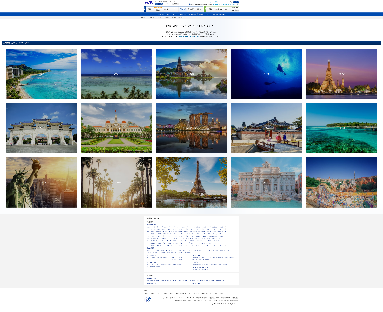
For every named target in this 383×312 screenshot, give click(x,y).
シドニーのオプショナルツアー (173, 231)
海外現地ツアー (151, 224)
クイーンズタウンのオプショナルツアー (175, 236)
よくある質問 (213, 1)
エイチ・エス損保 (162, 293)
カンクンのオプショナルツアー (194, 238)
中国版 (221, 300)
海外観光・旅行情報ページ (200, 267)
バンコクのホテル (163, 257)
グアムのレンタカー (211, 257)
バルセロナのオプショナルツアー (208, 243)
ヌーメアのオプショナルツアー (189, 243)
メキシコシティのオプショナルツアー (214, 245)
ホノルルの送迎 (196, 264)
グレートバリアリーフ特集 (166, 252)
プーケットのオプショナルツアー (156, 245)
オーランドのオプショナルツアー (194, 240)
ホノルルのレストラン (153, 264)
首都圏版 (177, 300)
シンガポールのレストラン (154, 266)
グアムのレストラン (166, 264)
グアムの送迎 (206, 264)
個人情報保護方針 (225, 298)
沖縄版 (236, 300)
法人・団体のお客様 (230, 4)
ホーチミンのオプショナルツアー (156, 240)
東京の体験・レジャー (181, 280)
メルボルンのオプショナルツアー (218, 236)
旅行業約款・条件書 (214, 298)
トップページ (167, 3)
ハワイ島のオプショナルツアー (155, 231)
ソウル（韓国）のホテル (175, 259)
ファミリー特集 (207, 250)
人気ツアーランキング (153, 250)
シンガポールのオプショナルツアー (173, 234)
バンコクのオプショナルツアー (199, 227)
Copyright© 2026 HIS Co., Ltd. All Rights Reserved (224, 304)
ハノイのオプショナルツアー (155, 236)
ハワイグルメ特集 (224, 250)
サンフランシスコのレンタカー (200, 259)
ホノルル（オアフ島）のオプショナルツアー (159, 227)
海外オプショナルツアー (189, 37)
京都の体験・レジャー (208, 280)
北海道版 (183, 300)
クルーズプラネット (150, 293)
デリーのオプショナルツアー (172, 243)
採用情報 (198, 298)
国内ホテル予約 (151, 283)
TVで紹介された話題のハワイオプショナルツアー (174, 250)
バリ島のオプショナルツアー (217, 227)
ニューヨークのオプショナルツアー (156, 229)
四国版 (226, 300)
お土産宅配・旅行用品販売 (218, 14)
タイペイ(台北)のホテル (175, 257)
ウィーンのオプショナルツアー (175, 240)
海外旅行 (150, 222)
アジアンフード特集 (152, 252)
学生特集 (215, 250)
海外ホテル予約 (151, 255)
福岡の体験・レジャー (222, 280)
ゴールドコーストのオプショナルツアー (195, 234)
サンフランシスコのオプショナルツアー (214, 229)
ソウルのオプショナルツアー (155, 234)
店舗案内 (204, 298)
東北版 (189, 300)
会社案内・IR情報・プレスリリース (172, 298)
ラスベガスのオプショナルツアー (177, 229)
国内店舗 (215, 4)
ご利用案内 (235, 298)
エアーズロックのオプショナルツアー (197, 236)
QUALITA (184, 293)
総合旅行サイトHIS (154, 218)
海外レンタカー (197, 255)
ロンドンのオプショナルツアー (176, 238)
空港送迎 (195, 262)
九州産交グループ (204, 293)
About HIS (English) (189, 298)
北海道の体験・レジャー (167, 280)
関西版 (216, 300)
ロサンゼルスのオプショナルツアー (216, 231)
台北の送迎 (214, 264)
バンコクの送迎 (223, 264)
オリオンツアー (193, 293)
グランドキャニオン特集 (195, 250)
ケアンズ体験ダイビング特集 (183, 252)
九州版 (231, 300)
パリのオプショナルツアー (194, 229)
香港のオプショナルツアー (215, 234)
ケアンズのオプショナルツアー (181, 227)
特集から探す (151, 248)
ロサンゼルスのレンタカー (225, 257)
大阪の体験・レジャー (195, 280)
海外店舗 (221, 4)
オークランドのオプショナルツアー (156, 238)
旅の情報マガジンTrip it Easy (200, 269)
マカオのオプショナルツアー (195, 245)
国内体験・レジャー (153, 278)
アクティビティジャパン (218, 293)
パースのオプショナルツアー (155, 243)
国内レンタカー (197, 283)
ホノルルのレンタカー (198, 257)
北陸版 (210, 300)
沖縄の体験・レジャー (153, 280)
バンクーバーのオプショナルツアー (176, 245)
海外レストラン (151, 262)
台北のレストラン (177, 264)
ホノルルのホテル (152, 257)
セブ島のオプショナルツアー (212, 238)
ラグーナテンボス (174, 293)
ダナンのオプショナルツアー (212, 240)
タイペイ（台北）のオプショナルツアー (194, 231)
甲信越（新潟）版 (197, 300)
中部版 (205, 300)
